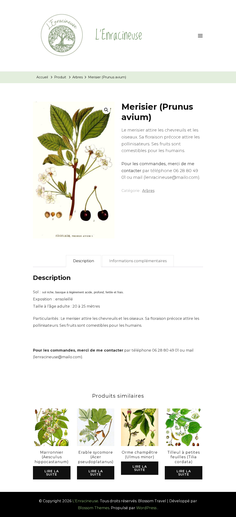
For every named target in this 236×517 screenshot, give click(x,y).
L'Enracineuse (118, 35)
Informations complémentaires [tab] (138, 261)
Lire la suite (51, 472)
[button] (106, 110)
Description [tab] (83, 261)
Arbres (148, 190)
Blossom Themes (93, 508)
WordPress (146, 508)
